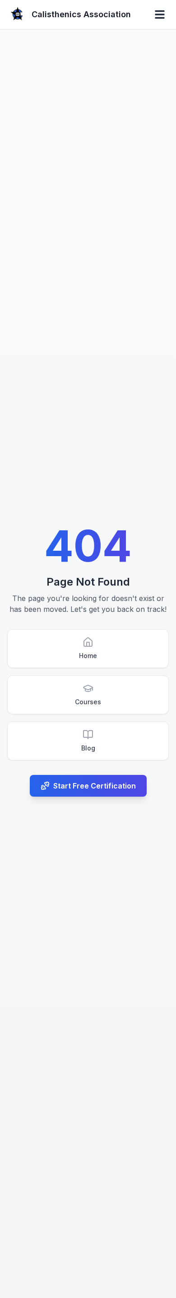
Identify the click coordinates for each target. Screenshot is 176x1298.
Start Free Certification (94, 785)
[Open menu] (160, 14)
